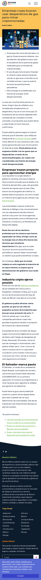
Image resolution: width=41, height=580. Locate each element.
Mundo (6, 535)
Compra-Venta (27, 519)
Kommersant (8, 201)
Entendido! (20, 576)
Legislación (25, 529)
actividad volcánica (23, 139)
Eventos (6, 526)
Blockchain (7, 519)
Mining (24, 532)
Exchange (25, 526)
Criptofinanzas (9, 523)
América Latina (9, 516)
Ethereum (25, 523)
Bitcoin (24, 516)
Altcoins (24, 513)
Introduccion (8, 529)
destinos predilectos (29, 286)
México (6, 532)
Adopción (7, 513)
